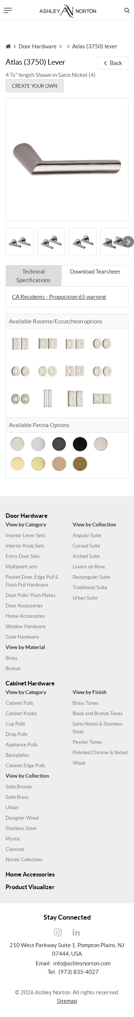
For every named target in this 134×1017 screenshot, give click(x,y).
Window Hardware (26, 626)
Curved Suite (86, 546)
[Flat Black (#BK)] (80, 443)
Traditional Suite (90, 587)
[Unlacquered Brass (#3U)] (59, 463)
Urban (12, 807)
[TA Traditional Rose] (20, 371)
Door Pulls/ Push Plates (30, 595)
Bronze (13, 668)
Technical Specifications (33, 275)
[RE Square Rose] (47, 343)
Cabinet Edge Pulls (25, 765)
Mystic (13, 839)
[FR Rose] (47, 371)
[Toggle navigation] (8, 10)
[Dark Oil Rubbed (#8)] (59, 443)
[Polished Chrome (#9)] (38, 443)
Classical (15, 849)
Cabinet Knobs (21, 713)
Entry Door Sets (23, 556)
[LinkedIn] (76, 932)
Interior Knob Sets (25, 546)
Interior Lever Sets (25, 535)
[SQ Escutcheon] (75, 398)
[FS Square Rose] (75, 371)
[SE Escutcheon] (47, 398)
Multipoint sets (22, 566)
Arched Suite (86, 556)
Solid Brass (17, 797)
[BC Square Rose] (114, 242)
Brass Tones (85, 703)
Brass (11, 658)
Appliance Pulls (22, 745)
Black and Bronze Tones (98, 713)
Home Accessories (25, 616)
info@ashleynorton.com (82, 963)
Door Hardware (38, 46)
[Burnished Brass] (80, 463)
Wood (79, 763)
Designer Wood (22, 818)
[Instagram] (58, 932)
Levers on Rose (89, 566)
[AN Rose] (51, 242)
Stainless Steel (21, 828)
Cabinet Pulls (20, 703)
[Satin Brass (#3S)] (17, 463)
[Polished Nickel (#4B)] (101, 443)
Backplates (17, 755)
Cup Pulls (15, 724)
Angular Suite (87, 535)
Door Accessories (24, 605)
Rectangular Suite (91, 577)
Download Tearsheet (95, 271)
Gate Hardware (22, 637)
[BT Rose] (20, 398)
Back (116, 62)
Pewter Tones (87, 742)
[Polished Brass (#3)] (38, 463)
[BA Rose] (20, 242)
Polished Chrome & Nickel (100, 752)
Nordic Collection (24, 859)
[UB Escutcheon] (20, 343)
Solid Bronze (19, 787)
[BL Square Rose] (102, 398)
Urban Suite (85, 598)
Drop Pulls (17, 734)
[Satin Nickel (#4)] (17, 443)
